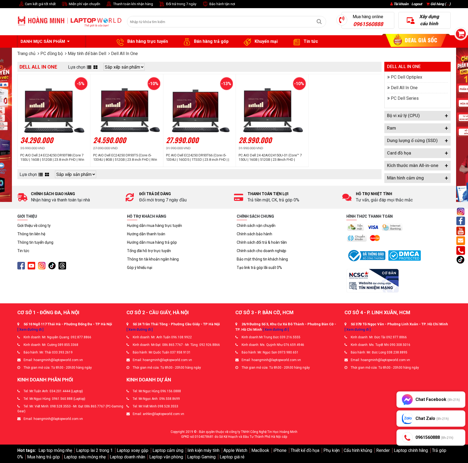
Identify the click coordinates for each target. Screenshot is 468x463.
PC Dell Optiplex (406, 77)
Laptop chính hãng (411, 450)
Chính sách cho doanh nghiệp (261, 251)
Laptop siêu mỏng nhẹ (85, 456)
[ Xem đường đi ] (30, 329)
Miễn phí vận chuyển (84, 4)
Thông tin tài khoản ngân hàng (153, 259)
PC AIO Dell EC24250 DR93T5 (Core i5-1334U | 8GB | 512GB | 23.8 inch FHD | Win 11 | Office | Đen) (125, 157)
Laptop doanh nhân (127, 456)
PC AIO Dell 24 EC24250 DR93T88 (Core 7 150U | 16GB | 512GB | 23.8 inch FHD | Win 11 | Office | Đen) (52, 157)
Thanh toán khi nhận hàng (132, 4)
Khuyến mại (265, 41)
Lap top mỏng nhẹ (55, 450)
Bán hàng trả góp (211, 41)
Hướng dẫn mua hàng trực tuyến (154, 225)
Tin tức (310, 41)
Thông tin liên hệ (31, 234)
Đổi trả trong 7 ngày (180, 4)
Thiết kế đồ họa (305, 450)
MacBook (260, 450)
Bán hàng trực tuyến (147, 41)
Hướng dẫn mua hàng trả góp (152, 242)
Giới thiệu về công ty (34, 225)
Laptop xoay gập (132, 450)
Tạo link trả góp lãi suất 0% (259, 267)
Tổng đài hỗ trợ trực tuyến (149, 251)
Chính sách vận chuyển (256, 225)
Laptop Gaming (201, 456)
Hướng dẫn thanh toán (146, 234)
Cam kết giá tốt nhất (40, 4)
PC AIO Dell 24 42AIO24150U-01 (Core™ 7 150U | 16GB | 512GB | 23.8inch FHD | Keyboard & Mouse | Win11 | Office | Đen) (271, 157)
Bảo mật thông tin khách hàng (262, 259)
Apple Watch (235, 450)
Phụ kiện (331, 450)
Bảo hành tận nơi (222, 4)
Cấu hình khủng (358, 450)
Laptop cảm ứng (167, 450)
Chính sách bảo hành (254, 234)
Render (383, 450)
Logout (416, 4)
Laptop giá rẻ (232, 456)
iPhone (280, 450)
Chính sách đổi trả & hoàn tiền (262, 242)
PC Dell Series (405, 98)
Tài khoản (401, 4)
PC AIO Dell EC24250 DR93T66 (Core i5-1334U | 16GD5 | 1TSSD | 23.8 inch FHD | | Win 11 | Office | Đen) (197, 157)
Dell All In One (404, 87)
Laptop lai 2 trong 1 (94, 450)
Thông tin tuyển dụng (35, 242)
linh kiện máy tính (203, 450)
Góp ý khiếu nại (139, 267)
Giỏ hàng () (440, 4)
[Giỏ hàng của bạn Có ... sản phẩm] (460, 33)
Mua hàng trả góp (43, 456)
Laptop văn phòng (166, 456)
